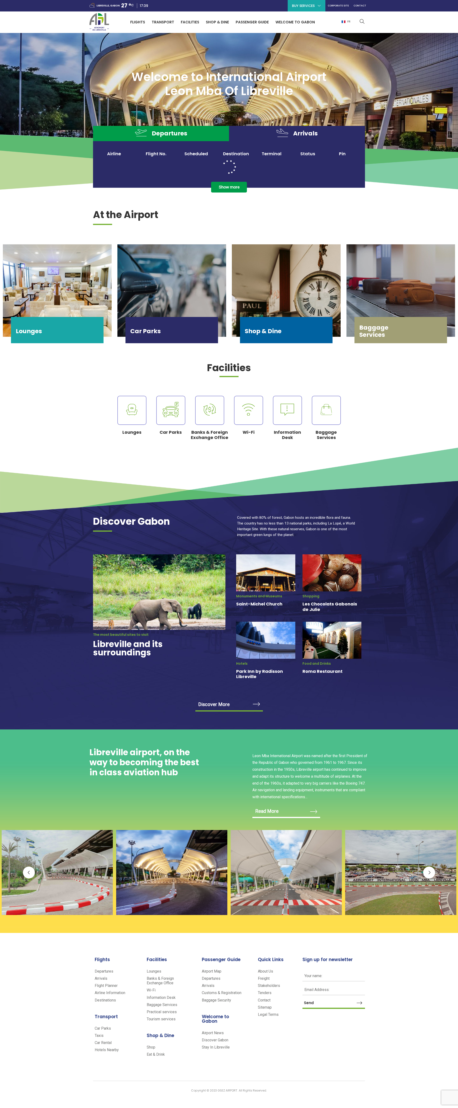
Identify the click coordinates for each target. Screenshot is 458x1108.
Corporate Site (338, 7)
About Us (265, 971)
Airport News (213, 1033)
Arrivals (101, 978)
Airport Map (211, 971)
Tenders (264, 992)
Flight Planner (106, 985)
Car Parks (103, 1028)
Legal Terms (268, 1014)
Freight (264, 978)
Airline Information (110, 992)
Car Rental (103, 1042)
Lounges (154, 971)
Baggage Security (216, 1000)
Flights (137, 22)
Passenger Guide (252, 22)
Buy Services (303, 5)
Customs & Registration (221, 992)
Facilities (190, 22)
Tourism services (161, 1019)
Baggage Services (162, 1004)
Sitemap (265, 1007)
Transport (163, 22)
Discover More (214, 704)
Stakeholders (269, 985)
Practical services (162, 1012)
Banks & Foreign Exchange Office (160, 980)
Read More (267, 811)
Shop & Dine (217, 22)
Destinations (105, 1000)
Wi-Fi (151, 990)
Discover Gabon (215, 1040)
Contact (360, 7)
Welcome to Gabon (295, 22)
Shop (151, 1047)
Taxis (99, 1035)
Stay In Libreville (216, 1047)
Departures (104, 971)
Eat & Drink (156, 1054)
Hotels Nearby (107, 1050)
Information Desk (161, 997)
